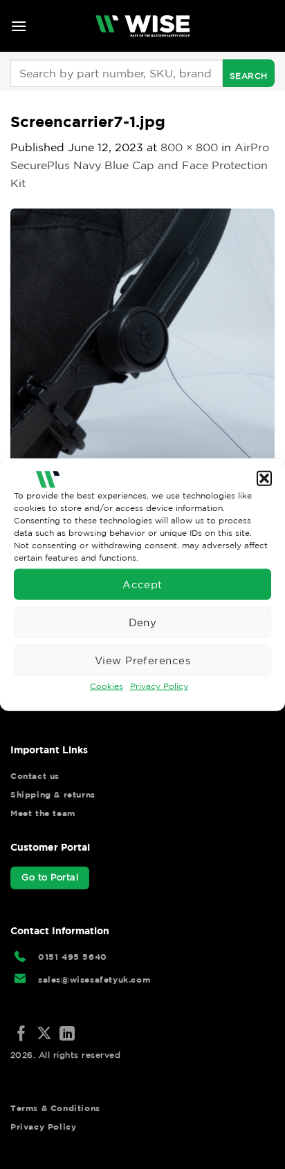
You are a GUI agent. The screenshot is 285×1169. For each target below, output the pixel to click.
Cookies (106, 686)
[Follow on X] (44, 1034)
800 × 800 (189, 147)
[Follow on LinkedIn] (67, 1034)
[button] (264, 478)
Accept (142, 584)
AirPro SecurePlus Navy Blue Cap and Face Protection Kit (139, 165)
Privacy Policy (159, 686)
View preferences (142, 660)
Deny (143, 622)
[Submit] (249, 73)
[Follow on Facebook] (21, 1034)
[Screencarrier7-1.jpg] (142, 339)
